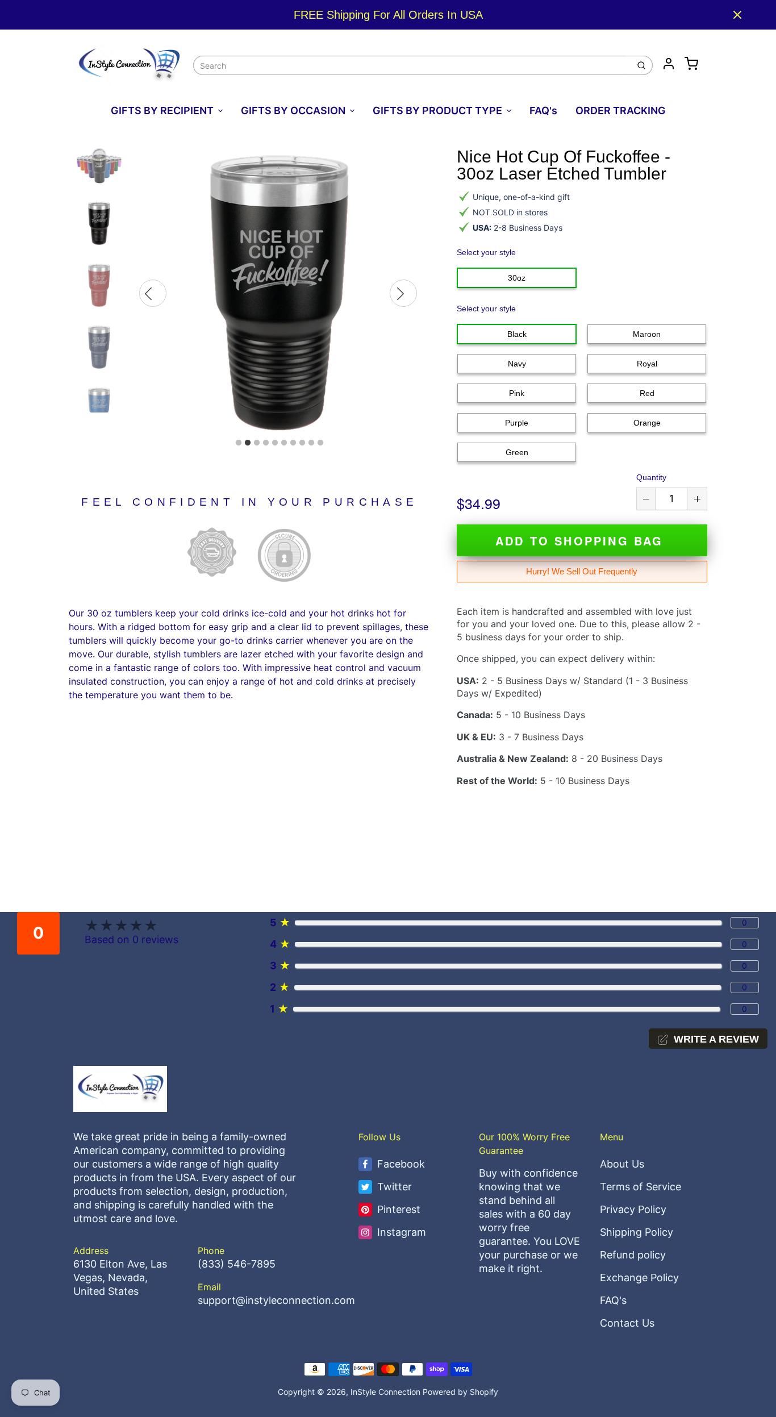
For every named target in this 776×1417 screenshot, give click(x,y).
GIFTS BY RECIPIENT (162, 110)
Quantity (651, 477)
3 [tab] (256, 443)
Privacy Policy (633, 1209)
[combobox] (409, 65)
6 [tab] (284, 443)
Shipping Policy (636, 1232)
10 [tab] (320, 443)
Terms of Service (640, 1187)
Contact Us (627, 1323)
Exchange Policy (639, 1277)
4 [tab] (265, 443)
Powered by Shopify (460, 1392)
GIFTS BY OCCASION (293, 110)
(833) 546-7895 (237, 1264)
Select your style (486, 252)
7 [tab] (293, 443)
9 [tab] (311, 443)
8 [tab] (302, 443)
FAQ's (543, 110)
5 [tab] (274, 443)
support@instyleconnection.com (276, 1300)
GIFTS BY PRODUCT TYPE (437, 110)
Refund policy (633, 1255)
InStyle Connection (385, 1392)
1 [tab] (238, 443)
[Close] (737, 14)
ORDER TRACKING (620, 110)
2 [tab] (247, 443)
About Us (622, 1164)
